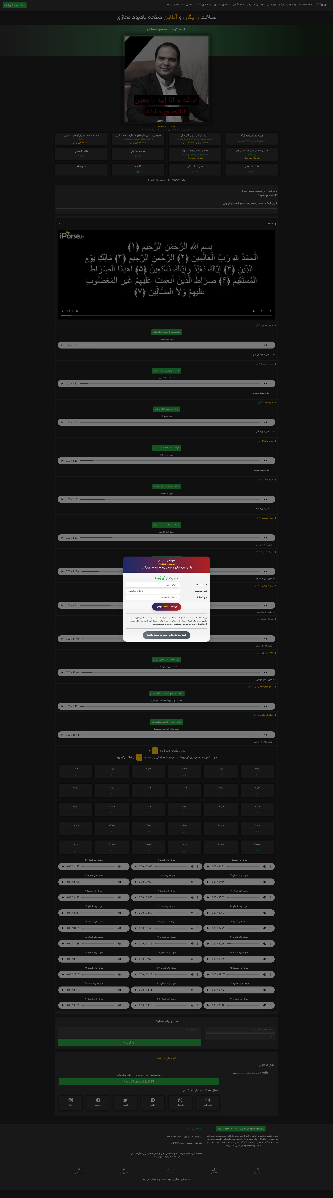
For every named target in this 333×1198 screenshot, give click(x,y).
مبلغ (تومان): (202, 597)
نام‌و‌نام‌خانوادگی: (200, 584)
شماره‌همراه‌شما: (200, 590)
